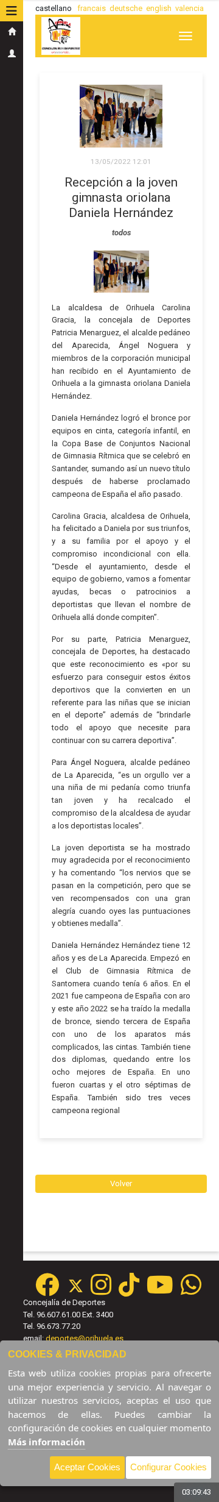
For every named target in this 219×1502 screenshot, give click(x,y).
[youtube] (160, 1290)
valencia (189, 8)
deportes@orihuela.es (84, 1338)
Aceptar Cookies (87, 1467)
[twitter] (79, 1290)
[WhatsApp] (191, 1290)
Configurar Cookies (168, 1467)
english (159, 8)
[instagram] (101, 1290)
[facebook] (47, 1290)
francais (91, 8)
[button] (11, 11)
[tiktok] (129, 1290)
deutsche (125, 8)
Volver (121, 1183)
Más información (46, 1442)
